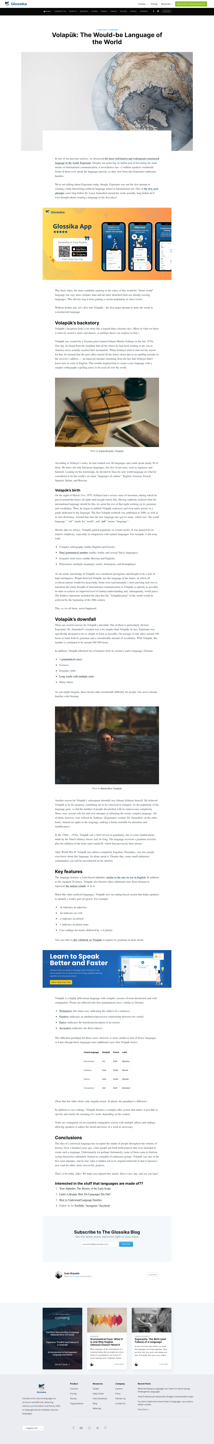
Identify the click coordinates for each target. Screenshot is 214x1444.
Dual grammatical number (73, 552)
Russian (123, 11)
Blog (95, 1403)
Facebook (104, 1205)
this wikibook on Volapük (87, 940)
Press (117, 1393)
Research (84, 11)
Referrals (97, 1408)
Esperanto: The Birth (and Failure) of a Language (62, 1343)
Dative (63, 1022)
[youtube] (81, 1428)
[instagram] (89, 1428)
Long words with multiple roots (76, 676)
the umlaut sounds (76, 886)
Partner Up (120, 1398)
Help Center (98, 1393)
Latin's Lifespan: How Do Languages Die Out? (85, 1194)
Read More (153, 1275)
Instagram (91, 1205)
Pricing (73, 1393)
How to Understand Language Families (80, 1200)
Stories (94, 11)
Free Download (100, 1398)
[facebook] (73, 1428)
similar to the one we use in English (126, 877)
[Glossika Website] (15, 4)
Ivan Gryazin (71, 1273)
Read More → (144, 1409)
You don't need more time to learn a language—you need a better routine (165, 1403)
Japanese (144, 11)
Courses (74, 1388)
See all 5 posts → (62, 1364)
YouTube (79, 1205)
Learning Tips (60, 11)
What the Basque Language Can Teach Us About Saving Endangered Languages (164, 1390)
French (104, 11)
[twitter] (97, 1428)
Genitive (64, 1016)
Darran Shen (106, 788)
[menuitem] (60, 11)
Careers (119, 1388)
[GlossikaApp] (107, 244)
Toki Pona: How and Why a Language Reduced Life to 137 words (62, 1333)
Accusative (65, 1028)
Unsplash (119, 450)
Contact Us (120, 1403)
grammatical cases (71, 659)
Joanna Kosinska (106, 450)
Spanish (113, 11)
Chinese (133, 11)
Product (73, 11)
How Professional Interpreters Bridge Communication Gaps (165, 1396)
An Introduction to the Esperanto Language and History (62, 1353)
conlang (113, 30)
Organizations (76, 1403)
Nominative (65, 1011)
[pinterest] (105, 1428)
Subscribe (166, 11)
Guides (96, 1388)
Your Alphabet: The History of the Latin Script (85, 1188)
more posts (74, 1276)
